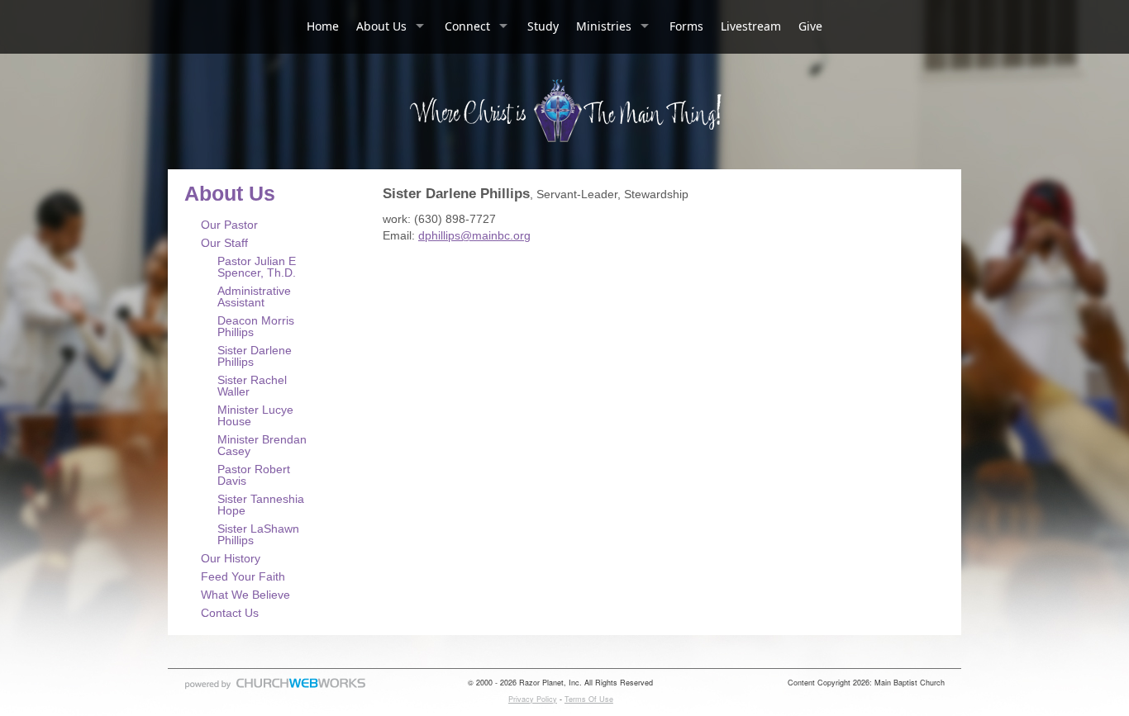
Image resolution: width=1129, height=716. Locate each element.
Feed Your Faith (243, 576)
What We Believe (245, 594)
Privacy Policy (532, 699)
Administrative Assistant (254, 296)
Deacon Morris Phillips (255, 326)
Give (810, 26)
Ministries (603, 26)
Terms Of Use (588, 699)
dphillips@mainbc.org (474, 235)
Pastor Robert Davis (253, 474)
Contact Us (230, 612)
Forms (686, 26)
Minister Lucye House (255, 415)
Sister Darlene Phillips (254, 356)
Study (543, 26)
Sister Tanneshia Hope (260, 504)
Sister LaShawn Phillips (258, 534)
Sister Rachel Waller (252, 385)
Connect (467, 26)
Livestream (751, 26)
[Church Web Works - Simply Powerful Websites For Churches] (275, 688)
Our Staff (224, 242)
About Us (381, 26)
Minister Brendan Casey (262, 445)
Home (323, 26)
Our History (230, 558)
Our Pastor (229, 224)
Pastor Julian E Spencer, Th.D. (256, 266)
